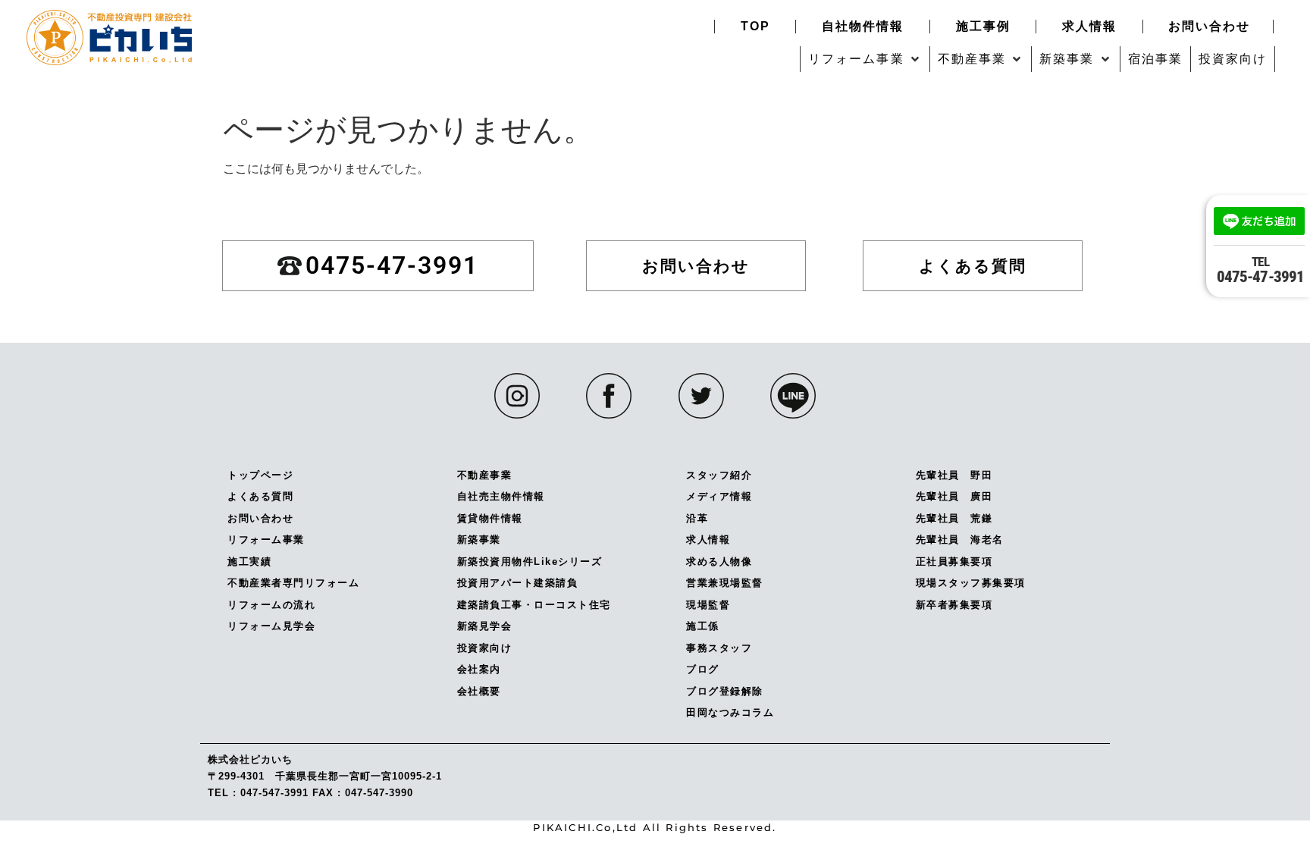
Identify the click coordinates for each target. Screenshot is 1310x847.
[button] (865, 59)
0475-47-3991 (1260, 270)
